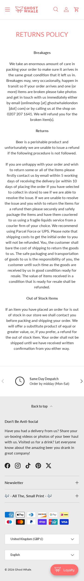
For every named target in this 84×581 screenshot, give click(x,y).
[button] (76, 9)
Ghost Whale (23, 569)
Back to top (39, 406)
